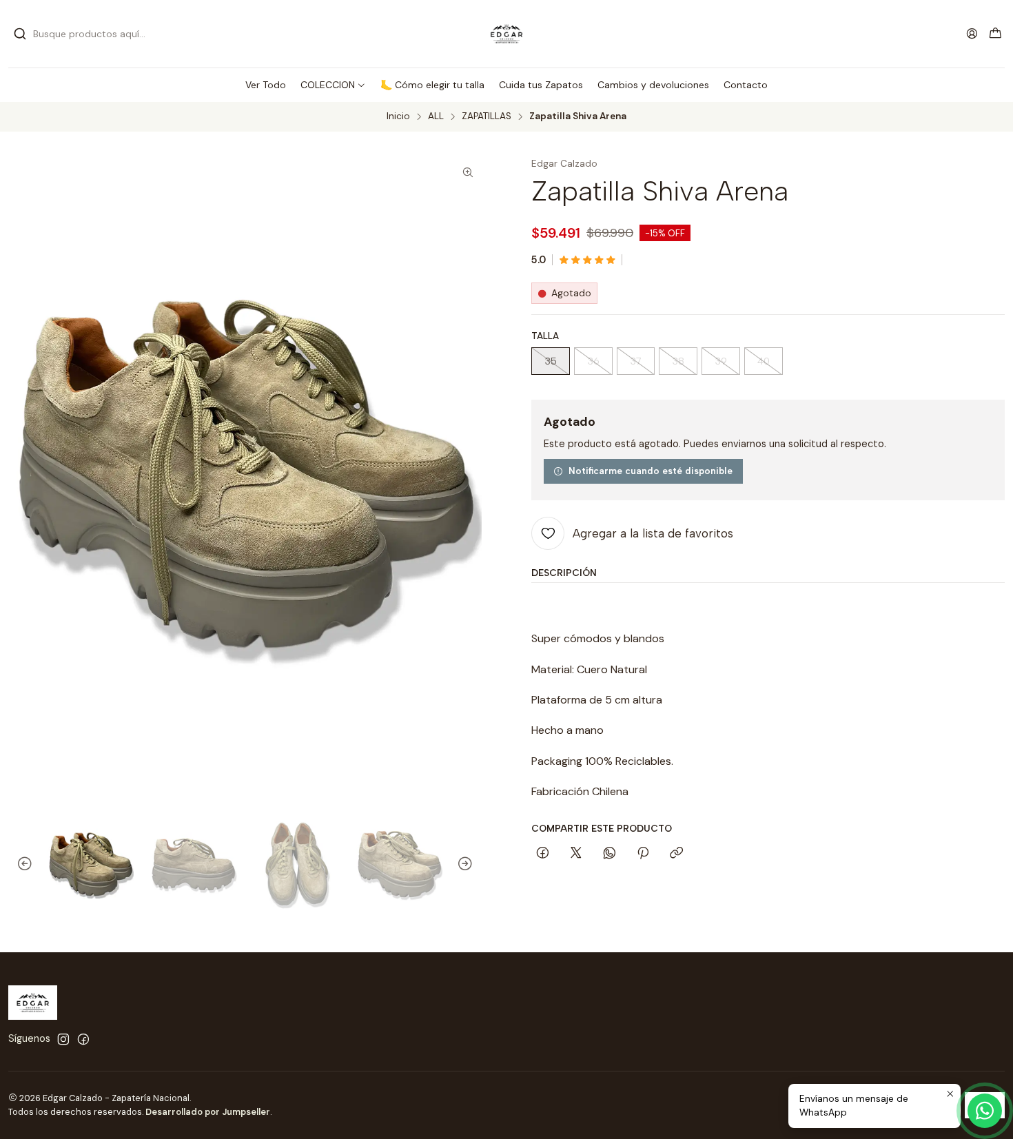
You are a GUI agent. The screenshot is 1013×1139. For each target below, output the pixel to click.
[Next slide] (471, 864)
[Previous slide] (18, 864)
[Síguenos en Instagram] (63, 1039)
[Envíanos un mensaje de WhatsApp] (985, 1111)
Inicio (398, 116)
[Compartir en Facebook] (542, 853)
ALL (436, 116)
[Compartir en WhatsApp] (609, 853)
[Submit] (20, 34)
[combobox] (84, 34)
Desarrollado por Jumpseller (207, 1112)
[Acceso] (972, 33)
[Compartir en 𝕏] (576, 853)
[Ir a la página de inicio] (506, 34)
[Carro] (995, 34)
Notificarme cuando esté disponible (651, 470)
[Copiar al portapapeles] (676, 853)
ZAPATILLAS (486, 116)
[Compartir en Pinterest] (643, 853)
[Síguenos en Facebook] (83, 1039)
